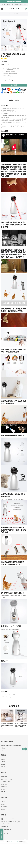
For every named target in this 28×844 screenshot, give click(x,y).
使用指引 (13, 77)
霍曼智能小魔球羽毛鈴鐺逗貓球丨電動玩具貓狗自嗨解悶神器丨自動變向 (21, 725)
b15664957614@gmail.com (20, 4)
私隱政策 (3, 801)
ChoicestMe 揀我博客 (6, 781)
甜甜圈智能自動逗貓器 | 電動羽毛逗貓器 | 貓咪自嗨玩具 (7, 725)
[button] (4, 58)
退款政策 (3, 791)
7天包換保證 (4, 806)
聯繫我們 (3, 766)
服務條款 (3, 789)
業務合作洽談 (4, 784)
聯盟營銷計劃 (4, 776)
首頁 (2, 14)
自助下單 (3, 761)
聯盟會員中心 (4, 786)
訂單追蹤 (3, 759)
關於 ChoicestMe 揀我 (6, 779)
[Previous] (3, 28)
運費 (2, 65)
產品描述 (11, 100)
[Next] (24, 28)
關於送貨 (17, 100)
